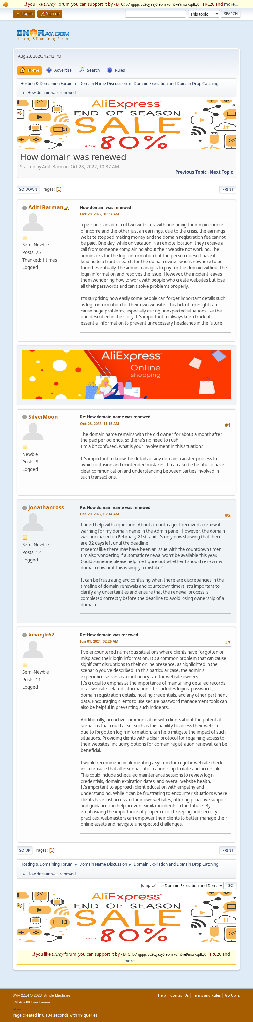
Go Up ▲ (232, 995)
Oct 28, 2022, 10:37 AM (99, 214)
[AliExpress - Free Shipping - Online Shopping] (126, 147)
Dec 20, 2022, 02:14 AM (99, 513)
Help (162, 995)
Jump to (148, 885)
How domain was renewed (105, 207)
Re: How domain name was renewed (115, 417)
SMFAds (19, 1002)
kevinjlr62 (41, 634)
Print (227, 189)
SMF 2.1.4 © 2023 (27, 995)
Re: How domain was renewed (109, 634)
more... (231, 4)
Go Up (24, 850)
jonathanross (46, 507)
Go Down (28, 189)
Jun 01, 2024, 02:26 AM (99, 641)
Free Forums (40, 1002)
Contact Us (179, 995)
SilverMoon (43, 416)
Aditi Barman (46, 207)
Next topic (221, 172)
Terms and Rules (207, 995)
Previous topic (191, 172)
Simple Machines (56, 995)
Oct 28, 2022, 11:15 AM (99, 423)
